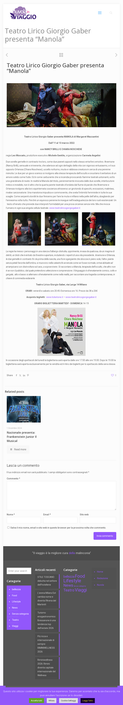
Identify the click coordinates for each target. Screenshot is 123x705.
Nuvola (100, 585)
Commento (13, 478)
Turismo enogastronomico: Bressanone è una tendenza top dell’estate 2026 (46, 620)
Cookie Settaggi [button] (68, 700)
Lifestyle (16, 601)
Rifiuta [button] (51, 700)
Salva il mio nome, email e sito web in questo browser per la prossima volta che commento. (58, 527)
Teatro (15, 620)
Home (100, 571)
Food (14, 595)
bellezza (16, 589)
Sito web (84, 514)
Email (47, 514)
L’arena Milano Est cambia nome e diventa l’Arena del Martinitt (46, 599)
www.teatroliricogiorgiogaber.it (64, 208)
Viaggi (15, 626)
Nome (11, 514)
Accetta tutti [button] (36, 700)
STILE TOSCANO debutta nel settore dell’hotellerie (47, 581)
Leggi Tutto (87, 700)
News (15, 607)
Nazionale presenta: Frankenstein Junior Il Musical (22, 437)
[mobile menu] (99, 13)
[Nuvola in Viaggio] (23, 13)
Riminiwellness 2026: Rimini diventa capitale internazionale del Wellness (46, 668)
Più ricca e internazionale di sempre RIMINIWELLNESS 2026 (46, 644)
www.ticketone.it (54, 297)
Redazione (102, 578)
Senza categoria (20, 613)
